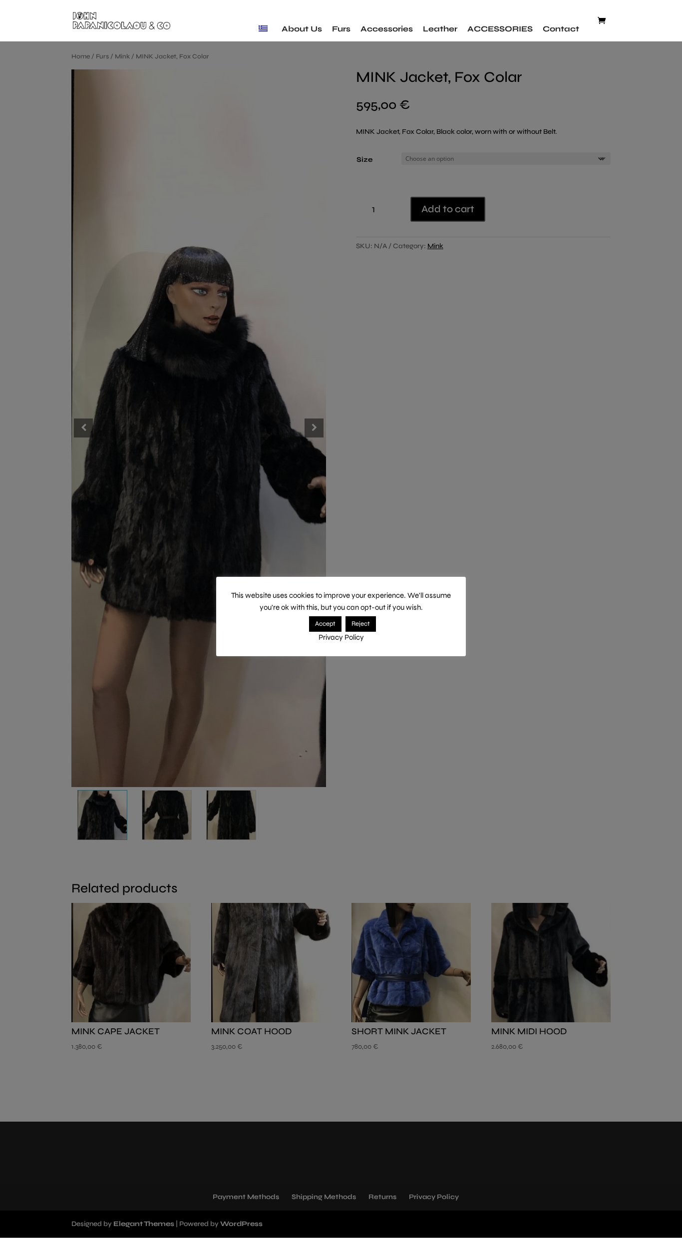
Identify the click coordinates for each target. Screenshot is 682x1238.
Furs (341, 28)
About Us (302, 28)
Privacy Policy (341, 637)
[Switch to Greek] (265, 29)
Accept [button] (325, 624)
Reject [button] (360, 624)
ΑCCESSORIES (500, 28)
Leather (440, 28)
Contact (561, 28)
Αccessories (386, 28)
